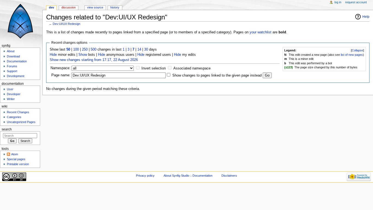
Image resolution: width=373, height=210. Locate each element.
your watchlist (260, 32)
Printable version (18, 164)
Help (365, 17)
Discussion (68, 7)
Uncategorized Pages (21, 122)
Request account (356, 2)
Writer (11, 99)
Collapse (357, 50)
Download (13, 56)
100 (76, 49)
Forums (12, 66)
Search (7, 129)
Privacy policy (145, 175)
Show (82, 55)
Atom (14, 154)
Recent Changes (18, 112)
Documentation (17, 61)
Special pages (16, 159)
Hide (53, 55)
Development (15, 76)
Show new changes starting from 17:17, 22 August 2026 (94, 60)
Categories (14, 117)
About (10, 51)
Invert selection (153, 68)
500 (93, 49)
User (10, 89)
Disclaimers (229, 175)
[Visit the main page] (21, 21)
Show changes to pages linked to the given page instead (217, 75)
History (114, 7)
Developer (13, 94)
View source (95, 7)
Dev (51, 7)
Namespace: (60, 68)
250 (85, 49)
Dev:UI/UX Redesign (66, 23)
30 (146, 49)
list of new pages (352, 54)
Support (12, 71)
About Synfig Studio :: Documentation (188, 175)
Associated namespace (192, 68)
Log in (337, 2)
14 (139, 49)
